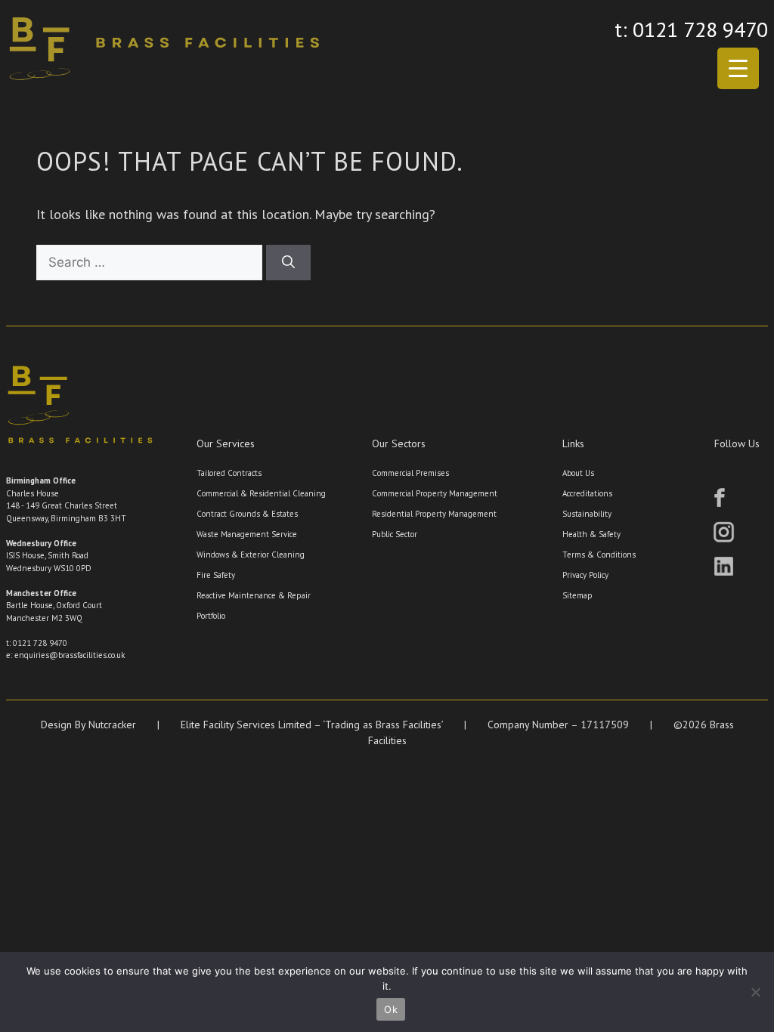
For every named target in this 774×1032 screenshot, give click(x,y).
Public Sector (394, 534)
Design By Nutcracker (88, 724)
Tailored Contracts (229, 473)
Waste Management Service (247, 534)
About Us (578, 473)
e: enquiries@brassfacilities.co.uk (65, 655)
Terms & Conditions (599, 554)
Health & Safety (591, 534)
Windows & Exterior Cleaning (251, 554)
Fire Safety (216, 575)
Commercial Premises (410, 473)
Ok (391, 1009)
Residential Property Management (434, 513)
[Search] (288, 263)
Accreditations (587, 493)
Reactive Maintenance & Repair (254, 595)
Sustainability (586, 513)
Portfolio (211, 615)
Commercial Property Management (434, 493)
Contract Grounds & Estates (247, 513)
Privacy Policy (585, 575)
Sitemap (577, 595)
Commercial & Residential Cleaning (261, 493)
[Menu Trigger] (738, 68)
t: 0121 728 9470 (691, 29)
